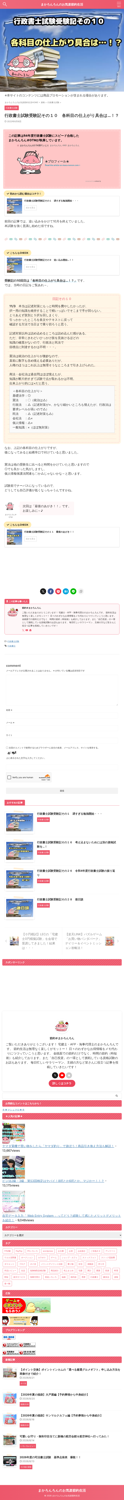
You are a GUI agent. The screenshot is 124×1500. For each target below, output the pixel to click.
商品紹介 (55, 1270)
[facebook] (51, 591)
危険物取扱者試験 (38, 1270)
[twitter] (43, 591)
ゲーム (54, 1257)
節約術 (74, 1277)
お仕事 (61, 1251)
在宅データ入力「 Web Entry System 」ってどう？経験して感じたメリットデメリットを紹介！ (61, 1218)
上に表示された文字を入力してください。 (26, 758)
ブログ (22, 1264)
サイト (9, 735)
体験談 (90, 1264)
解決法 (106, 1277)
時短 (6, 1277)
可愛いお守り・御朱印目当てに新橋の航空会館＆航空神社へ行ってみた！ (64, 1436)
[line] (73, 591)
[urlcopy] (81, 591)
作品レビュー (10, 1270)
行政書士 (12, 646)
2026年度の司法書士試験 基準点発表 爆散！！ (50, 1457)
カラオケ (42, 1257)
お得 (71, 1251)
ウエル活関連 (10, 1257)
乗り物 (70, 1264)
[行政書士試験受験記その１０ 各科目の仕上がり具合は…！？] (66, 591)
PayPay (19, 1251)
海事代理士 (35, 1277)
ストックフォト (89, 1257)
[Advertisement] (62, 567)
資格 (116, 1277)
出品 (23, 1270)
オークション (27, 1257)
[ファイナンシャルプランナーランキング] (10, 1345)
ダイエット (9, 1264)
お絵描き (82, 1251)
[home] (30, 630)
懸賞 (98, 1270)
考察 (83, 1277)
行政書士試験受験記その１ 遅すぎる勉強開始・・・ (69, 813)
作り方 (101, 1264)
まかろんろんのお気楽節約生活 (62, 4)
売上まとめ (68, 1270)
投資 (107, 1270)
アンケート (110, 1251)
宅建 (80, 1270)
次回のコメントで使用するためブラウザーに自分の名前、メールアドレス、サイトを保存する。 (54, 747)
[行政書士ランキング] (27, 1345)
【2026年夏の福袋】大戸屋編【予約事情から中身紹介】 (54, 1394)
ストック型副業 (108, 1257)
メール (10, 722)
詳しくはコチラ (62, 1083)
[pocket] (58, 591)
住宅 (80, 1264)
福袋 (64, 1277)
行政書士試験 (13, 641)
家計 (89, 1270)
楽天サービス (19, 1277)
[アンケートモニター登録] (20, 1323)
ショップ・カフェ (69, 1257)
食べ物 (7, 1283)
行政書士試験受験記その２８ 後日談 (60, 899)
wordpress (48, 1251)
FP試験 (7, 1251)
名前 (9, 710)
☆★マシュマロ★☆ (13, 1109)
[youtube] (27, 630)
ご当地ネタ (95, 1251)
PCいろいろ (32, 1251)
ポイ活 (33, 1264)
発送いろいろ (51, 1277)
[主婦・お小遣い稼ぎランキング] (27, 1353)
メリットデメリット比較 (52, 1264)
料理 (116, 1270)
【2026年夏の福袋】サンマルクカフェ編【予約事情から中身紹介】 (61, 1415)
